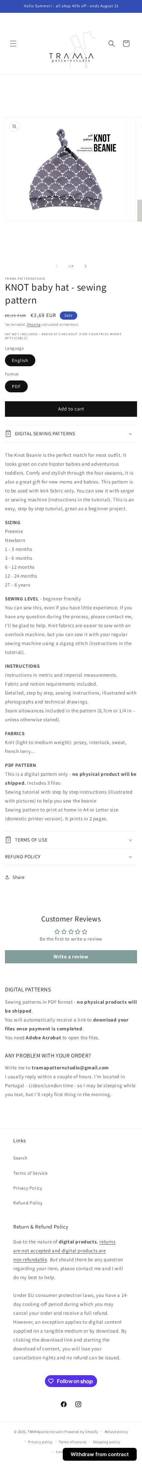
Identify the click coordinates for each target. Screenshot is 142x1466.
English (20, 360)
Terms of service (73, 1442)
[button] (13, 43)
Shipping (34, 324)
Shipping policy (106, 1442)
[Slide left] (56, 266)
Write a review (70, 956)
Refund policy (116, 1431)
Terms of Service (30, 1173)
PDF (16, 386)
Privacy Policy (27, 1188)
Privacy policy (40, 1442)
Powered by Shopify (81, 1431)
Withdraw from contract (100, 1454)
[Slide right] (85, 266)
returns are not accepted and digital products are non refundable (64, 1250)
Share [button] (19, 877)
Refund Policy (28, 1203)
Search (20, 1158)
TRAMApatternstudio (45, 1431)
